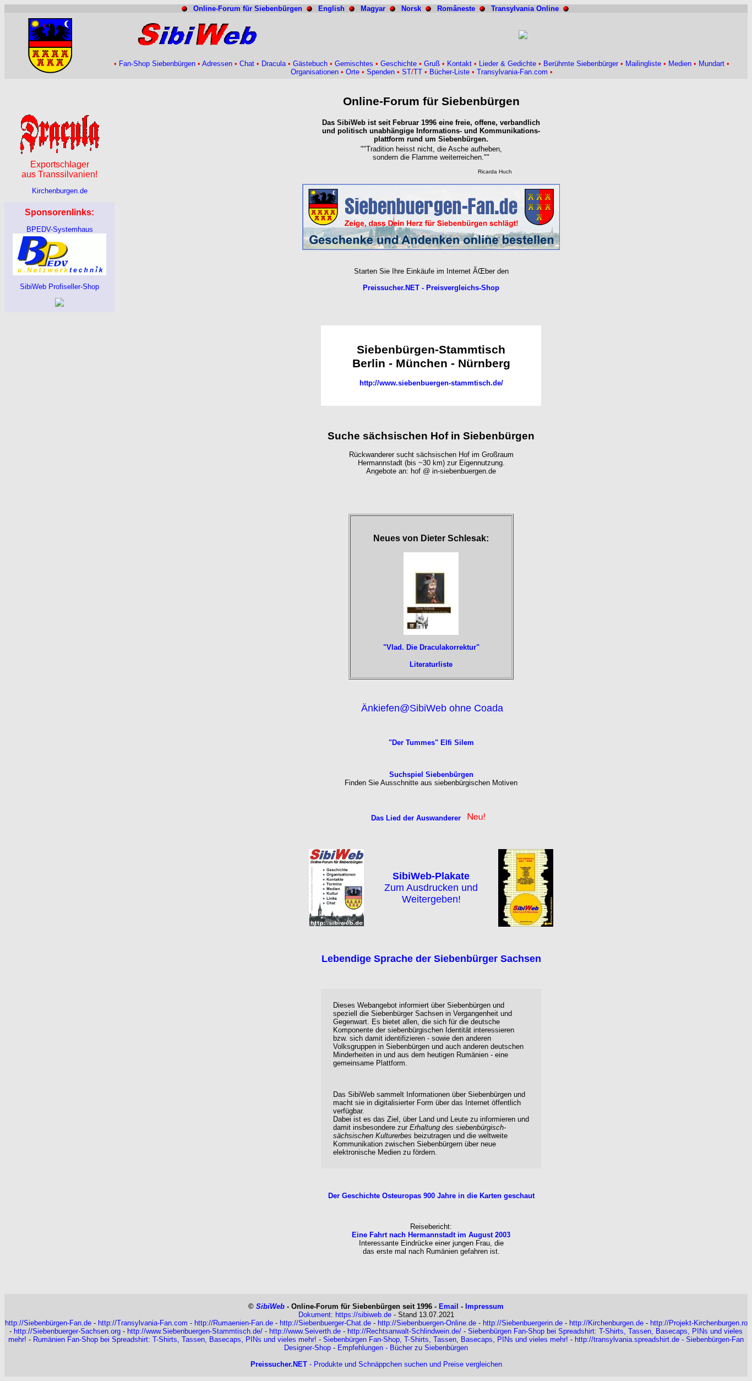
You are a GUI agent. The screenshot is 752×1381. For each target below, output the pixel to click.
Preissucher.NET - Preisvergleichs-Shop (431, 288)
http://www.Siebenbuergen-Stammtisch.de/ (195, 1331)
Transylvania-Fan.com (512, 72)
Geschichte (398, 63)
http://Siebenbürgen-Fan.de (48, 1323)
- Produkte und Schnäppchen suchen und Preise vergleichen (376, 1364)
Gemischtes (354, 63)
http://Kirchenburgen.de (606, 1323)
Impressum (484, 1306)
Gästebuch (310, 63)
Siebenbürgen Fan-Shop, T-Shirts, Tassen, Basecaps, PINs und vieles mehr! (445, 1339)
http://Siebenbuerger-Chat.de (325, 1323)
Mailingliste (643, 63)
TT (417, 72)
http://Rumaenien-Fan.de (233, 1323)
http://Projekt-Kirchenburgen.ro (699, 1323)
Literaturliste (431, 664)
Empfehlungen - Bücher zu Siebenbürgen (402, 1348)
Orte (352, 72)
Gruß (432, 63)
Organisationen (315, 72)
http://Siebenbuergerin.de (523, 1323)
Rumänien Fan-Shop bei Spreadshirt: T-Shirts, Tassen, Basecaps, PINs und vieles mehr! (175, 1339)
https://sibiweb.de (363, 1315)
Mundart (711, 63)
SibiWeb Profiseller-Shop (59, 286)
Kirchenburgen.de (60, 191)
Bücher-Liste (449, 72)
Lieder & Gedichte (507, 63)
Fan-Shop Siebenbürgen (157, 63)
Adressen (217, 63)
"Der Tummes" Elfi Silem (431, 742)
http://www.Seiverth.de (305, 1331)
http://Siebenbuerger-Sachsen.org (67, 1331)
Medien (679, 63)
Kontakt (459, 63)
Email (449, 1306)
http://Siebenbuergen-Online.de (427, 1323)
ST (406, 72)
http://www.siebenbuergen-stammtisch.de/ (431, 383)
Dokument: (316, 1315)
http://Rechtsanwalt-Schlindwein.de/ (404, 1331)
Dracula (273, 63)
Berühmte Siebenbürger (580, 63)
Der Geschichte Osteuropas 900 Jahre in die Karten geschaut (431, 1196)
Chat (246, 63)
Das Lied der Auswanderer (416, 818)
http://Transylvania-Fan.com (143, 1323)
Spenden (381, 72)
